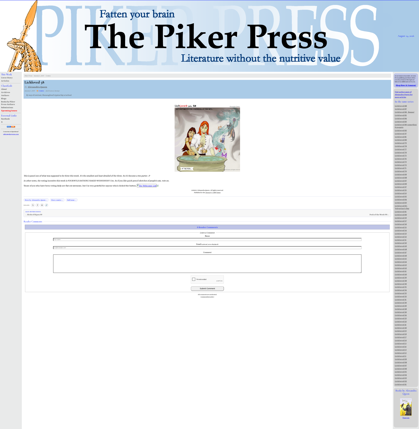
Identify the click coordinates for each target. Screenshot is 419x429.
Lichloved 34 (401, 290)
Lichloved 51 (400, 240)
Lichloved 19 (401, 331)
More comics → (57, 200)
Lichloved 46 (401, 255)
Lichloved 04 (401, 375)
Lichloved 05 (401, 371)
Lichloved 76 (401, 152)
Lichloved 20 (401, 328)
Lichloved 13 (400, 349)
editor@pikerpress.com (11, 134)
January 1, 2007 (39, 76)
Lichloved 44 (401, 261)
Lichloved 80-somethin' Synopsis (406, 126)
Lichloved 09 (401, 359)
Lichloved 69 (401, 174)
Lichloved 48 (401, 249)
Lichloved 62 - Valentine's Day (402, 207)
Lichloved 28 (401, 309)
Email (207, 244)
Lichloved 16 (401, 340)
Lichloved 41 (401, 271)
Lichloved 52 (401, 236)
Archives (5, 92)
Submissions (7, 107)
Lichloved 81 (401, 136)
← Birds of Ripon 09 (33, 214)
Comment (207, 252)
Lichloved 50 (401, 243)
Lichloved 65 (401, 196)
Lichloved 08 (401, 362)
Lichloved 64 (401, 199)
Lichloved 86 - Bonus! (404, 112)
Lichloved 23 (401, 318)
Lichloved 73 (401, 162)
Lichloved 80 (401, 139)
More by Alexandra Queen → (36, 200)
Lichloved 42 (401, 268)
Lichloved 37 (401, 133)
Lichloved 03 (401, 378)
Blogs (3, 98)
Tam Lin (405, 417)
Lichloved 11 (400, 356)
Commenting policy (207, 297)
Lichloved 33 (401, 293)
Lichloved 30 (401, 302)
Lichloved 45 (401, 258)
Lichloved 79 (401, 143)
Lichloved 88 (401, 106)
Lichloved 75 (401, 155)
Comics (48, 76)
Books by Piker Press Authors (8, 103)
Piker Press (28, 76)
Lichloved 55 (401, 227)
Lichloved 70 (401, 171)
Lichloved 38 (401, 280)
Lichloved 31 (400, 299)
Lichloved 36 (401, 284)
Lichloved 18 (401, 334)
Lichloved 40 (401, 274)
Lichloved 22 (401, 321)
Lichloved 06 (401, 368)
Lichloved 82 (401, 130)
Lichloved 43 (401, 265)
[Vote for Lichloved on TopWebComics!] (158, 185)
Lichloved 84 (401, 118)
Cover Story (7, 77)
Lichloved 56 (401, 224)
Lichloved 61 (401, 211)
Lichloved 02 (401, 381)
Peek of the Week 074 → (379, 214)
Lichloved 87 (401, 109)
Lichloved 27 (401, 187)
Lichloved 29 (401, 305)
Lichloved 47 (401, 252)
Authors (5, 95)
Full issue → (71, 200)
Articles (5, 80)
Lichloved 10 (401, 193)
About (4, 89)
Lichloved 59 (401, 218)
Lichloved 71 (400, 168)
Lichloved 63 (401, 202)
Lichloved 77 (401, 149)
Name (207, 236)
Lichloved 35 (401, 287)
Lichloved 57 (401, 221)
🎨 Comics (40, 91)
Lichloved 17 (400, 337)
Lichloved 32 (401, 296)
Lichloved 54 (401, 230)
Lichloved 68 (401, 177)
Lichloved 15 (400, 343)
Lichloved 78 (401, 146)
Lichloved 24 (401, 315)
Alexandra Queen (37, 86)
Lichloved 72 (401, 165)
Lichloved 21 (400, 324)
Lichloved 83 (401, 121)
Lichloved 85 (401, 115)
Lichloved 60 (401, 214)
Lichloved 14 (400, 346)
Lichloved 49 (401, 246)
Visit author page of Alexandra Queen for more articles (404, 94)
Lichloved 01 (401, 384)
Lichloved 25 (401, 190)
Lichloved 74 (401, 158)
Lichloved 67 (401, 180)
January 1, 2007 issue (212, 192)
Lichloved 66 (401, 183)
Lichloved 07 (401, 365)
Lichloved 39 (401, 277)
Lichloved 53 (401, 233)
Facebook (5, 118)
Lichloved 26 (401, 312)
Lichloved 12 (400, 353)
